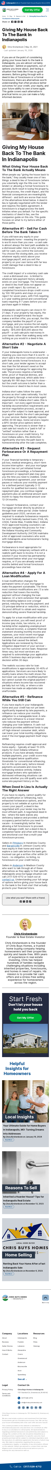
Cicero (20, 1354)
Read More (9, 1139)
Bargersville (13, 845)
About (4, 1338)
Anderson (18, 865)
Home (4, 16)
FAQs (35, 1342)
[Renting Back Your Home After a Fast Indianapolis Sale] (25, 1239)
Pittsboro (18, 843)
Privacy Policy (7, 1390)
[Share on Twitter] (15, 22)
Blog (11, 16)
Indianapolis (22, 1338)
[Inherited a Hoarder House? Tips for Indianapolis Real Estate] (25, 1172)
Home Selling (18, 1254)
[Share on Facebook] (12, 22)
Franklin (21, 1342)
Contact (5, 1354)
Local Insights (19, 1116)
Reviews (5, 1342)
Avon (19, 1371)
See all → (22, 1379)
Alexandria (22, 1350)
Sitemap (36, 1346)
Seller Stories (7, 1346)
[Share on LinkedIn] (19, 22)
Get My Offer (32, 10)
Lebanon (21, 1346)
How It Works (7, 1350)
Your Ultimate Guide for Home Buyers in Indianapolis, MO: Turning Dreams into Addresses (24, 1129)
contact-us (8, 879)
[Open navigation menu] (47, 9)
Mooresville (22, 1366)
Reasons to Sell (20, 16)
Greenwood (22, 1358)
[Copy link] (22, 22)
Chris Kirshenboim (16, 47)
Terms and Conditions (6, 1395)
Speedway (22, 1375)
